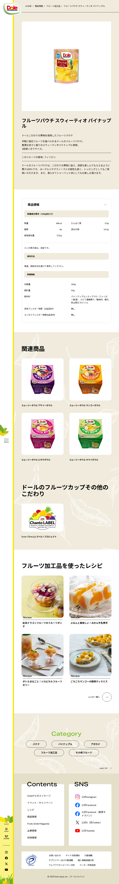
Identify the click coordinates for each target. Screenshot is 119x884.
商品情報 (39, 6)
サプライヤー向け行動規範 (61, 860)
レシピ (30, 809)
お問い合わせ (55, 855)
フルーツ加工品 (53, 6)
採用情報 (32, 837)
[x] (6, 863)
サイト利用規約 (73, 855)
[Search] (6, 822)
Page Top (104, 768)
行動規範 (88, 855)
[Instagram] (6, 852)
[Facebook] (6, 858)
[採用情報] (6, 837)
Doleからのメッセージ (39, 795)
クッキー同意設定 (88, 865)
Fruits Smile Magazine (38, 823)
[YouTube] (6, 869)
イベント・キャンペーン (40, 802)
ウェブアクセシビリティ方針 (62, 865)
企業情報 (32, 830)
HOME (29, 6)
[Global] (6, 829)
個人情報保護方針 (86, 860)
